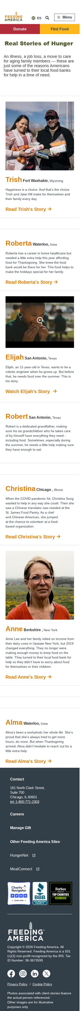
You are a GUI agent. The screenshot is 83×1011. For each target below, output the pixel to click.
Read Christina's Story (30, 536)
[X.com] (47, 976)
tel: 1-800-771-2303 (24, 802)
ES (39, 18)
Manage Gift (20, 828)
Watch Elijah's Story (28, 391)
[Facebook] (11, 976)
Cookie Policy (42, 984)
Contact (17, 779)
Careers (17, 814)
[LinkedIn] (35, 976)
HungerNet (19, 855)
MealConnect (21, 869)
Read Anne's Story (26, 677)
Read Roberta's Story (29, 282)
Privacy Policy (17, 984)
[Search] (47, 17)
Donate (20, 29)
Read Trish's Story (26, 209)
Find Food (60, 29)
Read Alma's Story (26, 761)
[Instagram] (23, 976)
